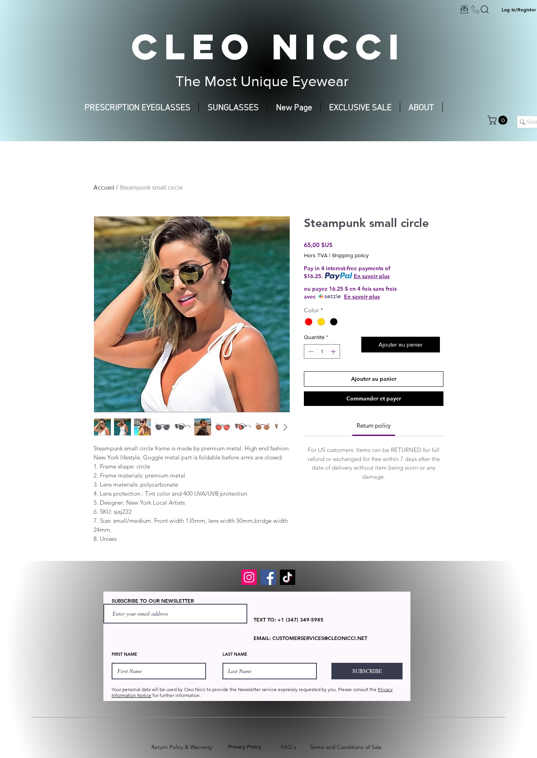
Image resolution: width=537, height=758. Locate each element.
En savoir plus (372, 276)
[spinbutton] (322, 351)
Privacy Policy (244, 746)
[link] (374, 425)
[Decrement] (310, 351)
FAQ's (288, 747)
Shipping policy (350, 255)
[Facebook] (268, 577)
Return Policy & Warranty (181, 747)
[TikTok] (287, 577)
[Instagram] (249, 577)
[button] (498, 120)
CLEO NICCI (268, 46)
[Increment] (334, 351)
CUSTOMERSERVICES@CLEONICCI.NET (319, 638)
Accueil (104, 187)
